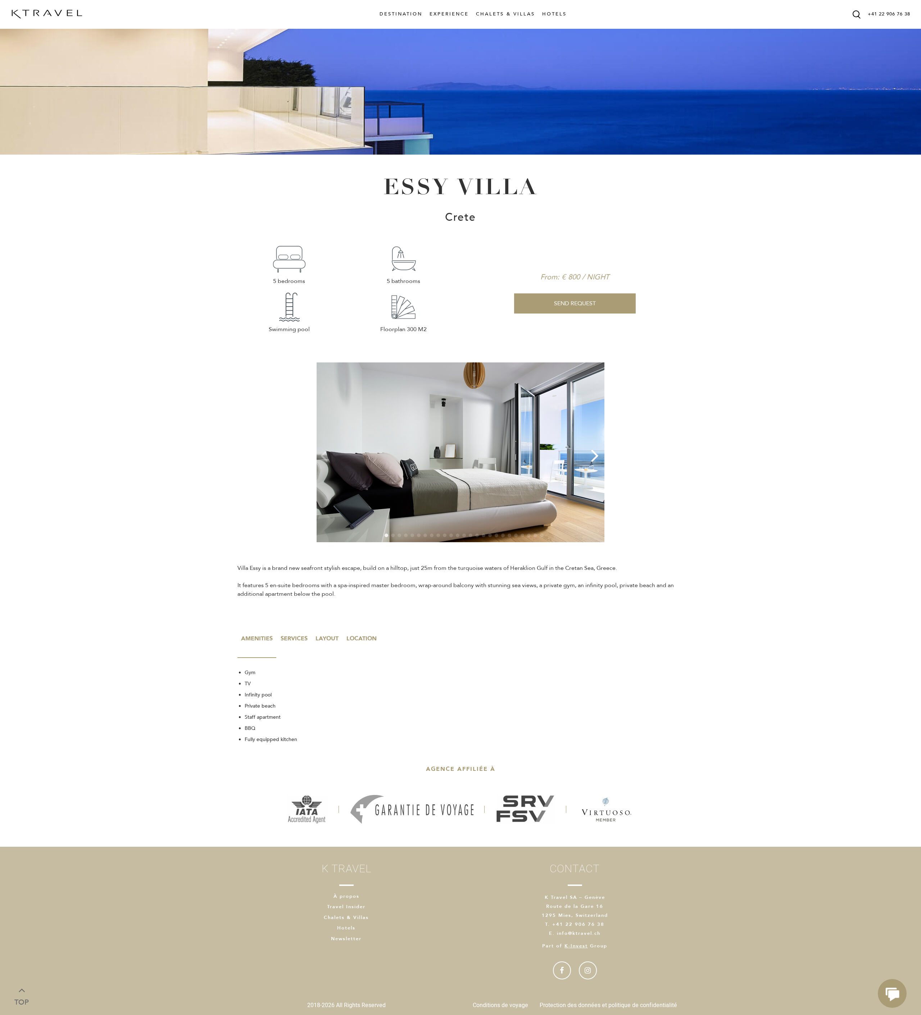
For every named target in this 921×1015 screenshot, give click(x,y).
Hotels (554, 14)
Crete (460, 217)
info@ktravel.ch (578, 933)
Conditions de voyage (500, 1005)
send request (575, 303)
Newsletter (346, 939)
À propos (346, 896)
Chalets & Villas (505, 14)
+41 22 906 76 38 (889, 14)
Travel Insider (346, 907)
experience (449, 14)
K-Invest (576, 946)
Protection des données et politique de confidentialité (608, 1005)
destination (401, 14)
